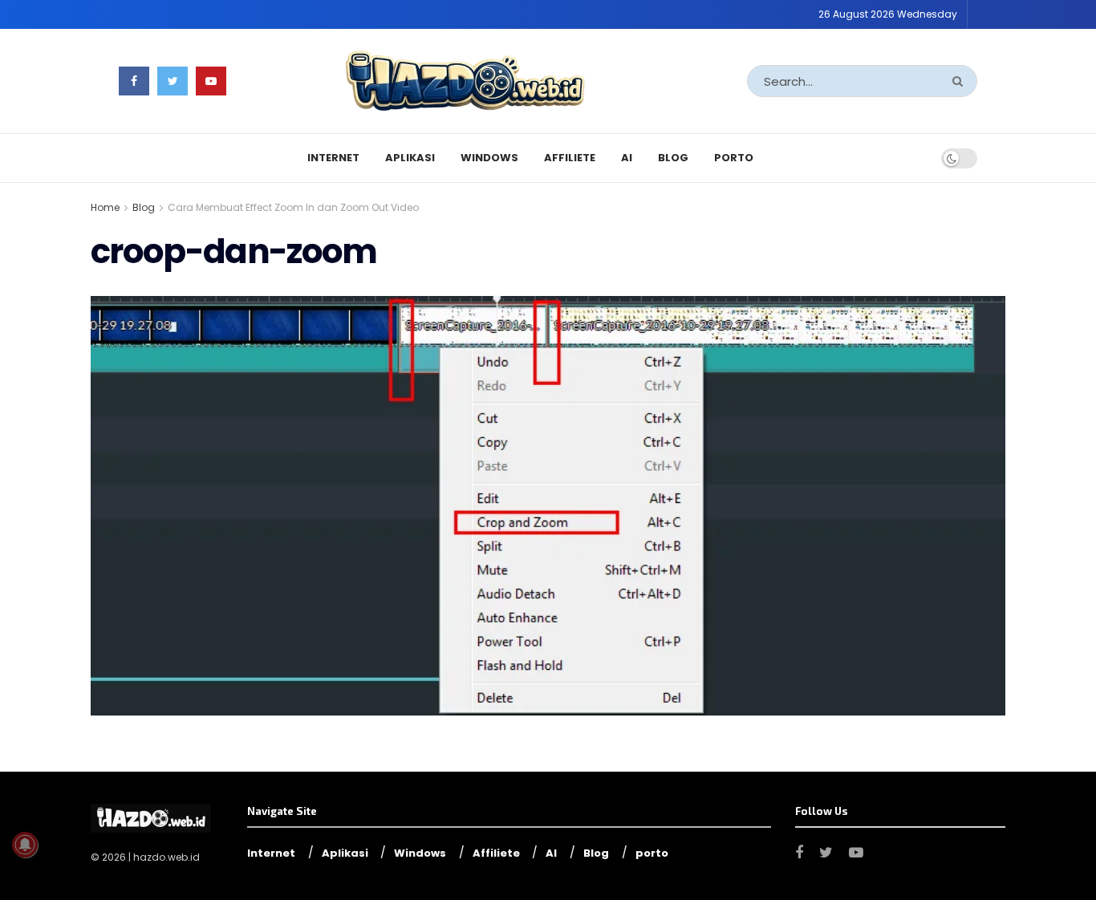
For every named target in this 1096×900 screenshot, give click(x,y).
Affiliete (569, 157)
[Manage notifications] (25, 844)
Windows (489, 157)
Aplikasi (410, 157)
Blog (673, 157)
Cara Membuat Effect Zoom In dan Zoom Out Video (293, 207)
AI (626, 157)
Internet (333, 157)
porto (733, 157)
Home (105, 207)
